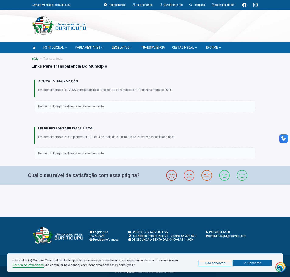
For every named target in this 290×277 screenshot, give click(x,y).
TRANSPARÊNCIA (153, 47)
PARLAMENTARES (87, 47)
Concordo (253, 263)
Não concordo (215, 263)
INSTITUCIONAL (53, 47)
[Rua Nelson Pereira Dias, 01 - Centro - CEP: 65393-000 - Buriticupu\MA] (145, 200)
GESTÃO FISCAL (183, 47)
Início (35, 58)
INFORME (212, 47)
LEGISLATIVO (121, 47)
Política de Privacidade (28, 265)
